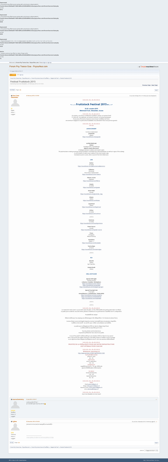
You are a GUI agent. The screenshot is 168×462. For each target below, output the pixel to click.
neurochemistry (18, 399)
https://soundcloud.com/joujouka (91, 137)
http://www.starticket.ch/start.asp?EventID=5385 (91, 353)
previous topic (146, 85)
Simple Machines (22, 460)
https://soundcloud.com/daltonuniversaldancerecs (91, 166)
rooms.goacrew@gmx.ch (95, 387)
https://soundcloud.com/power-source (91, 230)
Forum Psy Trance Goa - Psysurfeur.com (28, 66)
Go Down (12, 90)
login (44, 62)
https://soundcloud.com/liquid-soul (91, 207)
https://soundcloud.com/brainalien (91, 243)
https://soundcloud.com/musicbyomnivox (91, 223)
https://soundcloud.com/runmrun (91, 213)
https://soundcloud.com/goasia (91, 187)
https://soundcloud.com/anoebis (91, 285)
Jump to (142, 450)
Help (144, 460)
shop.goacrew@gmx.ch (93, 386)
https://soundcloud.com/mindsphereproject (91, 287)
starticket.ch (95, 351)
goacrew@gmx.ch (93, 384)
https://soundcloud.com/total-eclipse (91, 249)
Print (156, 90)
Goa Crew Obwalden (15, 96)
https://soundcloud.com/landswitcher (91, 297)
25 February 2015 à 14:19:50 (32, 95)
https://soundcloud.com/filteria (91, 181)
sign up (49, 62)
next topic (155, 85)
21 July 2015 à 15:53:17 (31, 399)
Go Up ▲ (157, 460)
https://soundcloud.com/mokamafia (91, 298)
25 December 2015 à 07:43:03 (33, 421)
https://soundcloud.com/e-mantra (91, 174)
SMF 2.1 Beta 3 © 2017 (14, 460)
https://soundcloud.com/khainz (91, 200)
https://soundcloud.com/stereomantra (91, 295)
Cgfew (15, 421)
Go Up (11, 442)
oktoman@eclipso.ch (92, 389)
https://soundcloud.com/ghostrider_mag (91, 194)
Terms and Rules (150, 460)
